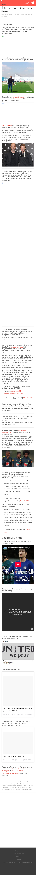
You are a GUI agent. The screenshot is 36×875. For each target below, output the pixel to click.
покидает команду (16, 347)
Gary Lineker (16, 714)
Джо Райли (23, 783)
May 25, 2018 (28, 398)
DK (13, 760)
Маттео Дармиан (26, 787)
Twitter (23, 769)
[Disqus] (18, 822)
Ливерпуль (19, 785)
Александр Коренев (8, 14)
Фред (30, 789)
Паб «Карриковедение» (10, 773)
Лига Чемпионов (28, 785)
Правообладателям (18, 853)
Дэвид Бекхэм (7, 125)
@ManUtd (15, 391)
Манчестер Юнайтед (8, 787)
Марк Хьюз (17, 787)
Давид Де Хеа (15, 783)
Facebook (15, 769)
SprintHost (12, 862)
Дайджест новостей (28, 14)
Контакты (18, 856)
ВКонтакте (7, 769)
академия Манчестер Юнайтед (14, 782)
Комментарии (4, 16)
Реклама (18, 859)
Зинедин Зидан (11, 785)
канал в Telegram (17, 771)
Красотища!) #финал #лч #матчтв (13, 756)
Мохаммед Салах (7, 789)
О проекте (18, 851)
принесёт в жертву (19, 97)
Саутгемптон (24, 789)
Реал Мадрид (16, 789)
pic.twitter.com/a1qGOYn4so (14, 394)
